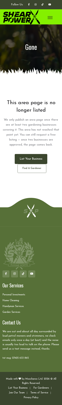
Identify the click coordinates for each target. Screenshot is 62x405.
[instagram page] (36, 4)
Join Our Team (17, 393)
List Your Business (18, 388)
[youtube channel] (49, 4)
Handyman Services (13, 306)
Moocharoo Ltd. (34, 379)
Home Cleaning (10, 300)
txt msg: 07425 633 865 (15, 358)
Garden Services (11, 312)
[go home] (31, 210)
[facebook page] (29, 4)
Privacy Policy (31, 397)
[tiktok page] (42, 4)
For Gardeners (41, 388)
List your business (31, 158)
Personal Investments (13, 295)
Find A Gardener (31, 168)
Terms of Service (39, 393)
